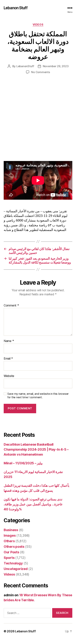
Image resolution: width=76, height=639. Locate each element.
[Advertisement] (38, 121)
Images (9, 535)
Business (11, 530)
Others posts (14, 547)
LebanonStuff (25, 66)
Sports (9, 558)
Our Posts (11, 552)
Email (8, 358)
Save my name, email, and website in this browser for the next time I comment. (38, 395)
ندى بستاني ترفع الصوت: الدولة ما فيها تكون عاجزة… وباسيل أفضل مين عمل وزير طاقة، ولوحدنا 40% (33, 504)
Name (9, 341)
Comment (11, 305)
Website (9, 376)
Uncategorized (16, 569)
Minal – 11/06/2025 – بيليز (23, 463)
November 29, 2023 (56, 66)
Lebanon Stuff (15, 8)
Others (9, 541)
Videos (38, 24)
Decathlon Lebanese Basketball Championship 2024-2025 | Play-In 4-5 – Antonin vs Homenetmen (36, 449)
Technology (13, 563)
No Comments (40, 72)
